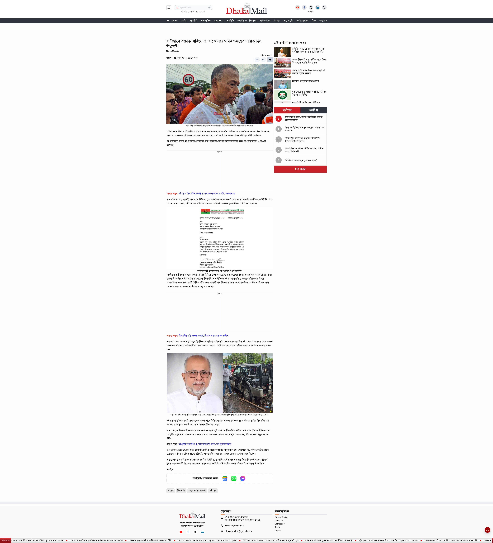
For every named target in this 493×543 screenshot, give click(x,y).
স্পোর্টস (240, 20)
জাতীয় (184, 20)
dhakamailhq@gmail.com (238, 531)
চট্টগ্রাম (213, 490)
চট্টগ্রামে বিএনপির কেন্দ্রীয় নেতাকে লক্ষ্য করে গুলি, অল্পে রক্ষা (207, 193)
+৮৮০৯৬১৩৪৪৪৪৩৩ (234, 525)
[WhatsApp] (233, 478)
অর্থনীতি (230, 20)
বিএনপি (181, 490)
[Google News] (224, 478)
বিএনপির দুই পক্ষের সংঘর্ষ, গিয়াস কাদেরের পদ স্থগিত (203, 335)
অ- (263, 59)
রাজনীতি (194, 20)
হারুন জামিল (198, 526)
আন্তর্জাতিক (206, 20)
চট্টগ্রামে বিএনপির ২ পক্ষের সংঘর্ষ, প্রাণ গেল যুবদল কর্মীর (205, 444)
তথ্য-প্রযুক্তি (288, 20)
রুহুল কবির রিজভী (197, 490)
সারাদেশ (217, 20)
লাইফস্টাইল (265, 20)
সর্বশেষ (174, 20)
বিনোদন (252, 20)
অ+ (257, 59)
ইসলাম (277, 20)
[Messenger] (242, 478)
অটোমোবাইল (303, 20)
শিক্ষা (314, 20)
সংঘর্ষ (170, 490)
